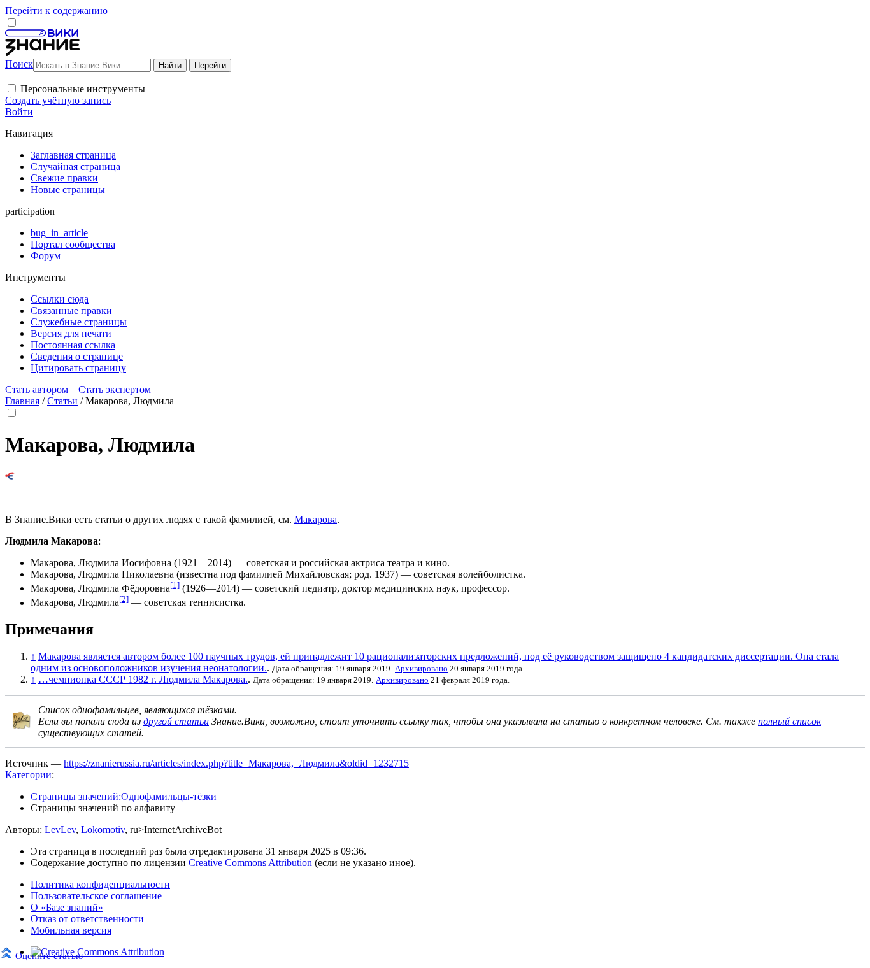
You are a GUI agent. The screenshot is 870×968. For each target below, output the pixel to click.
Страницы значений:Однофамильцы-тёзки (124, 796)
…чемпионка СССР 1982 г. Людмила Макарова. (143, 679)
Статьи (62, 400)
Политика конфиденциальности (100, 884)
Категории (28, 774)
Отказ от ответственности (87, 918)
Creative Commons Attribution (250, 862)
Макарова (315, 519)
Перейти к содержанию (56, 10)
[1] (175, 585)
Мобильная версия (71, 930)
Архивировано (421, 668)
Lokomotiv (103, 829)
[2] (124, 599)
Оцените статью (49, 955)
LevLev (60, 829)
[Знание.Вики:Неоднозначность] (21, 726)
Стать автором (36, 389)
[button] (12, 88)
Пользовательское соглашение (96, 895)
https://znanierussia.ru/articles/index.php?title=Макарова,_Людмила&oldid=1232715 (236, 763)
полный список (789, 721)
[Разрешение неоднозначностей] (10, 476)
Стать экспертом (114, 389)
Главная (22, 400)
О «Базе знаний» (67, 907)
